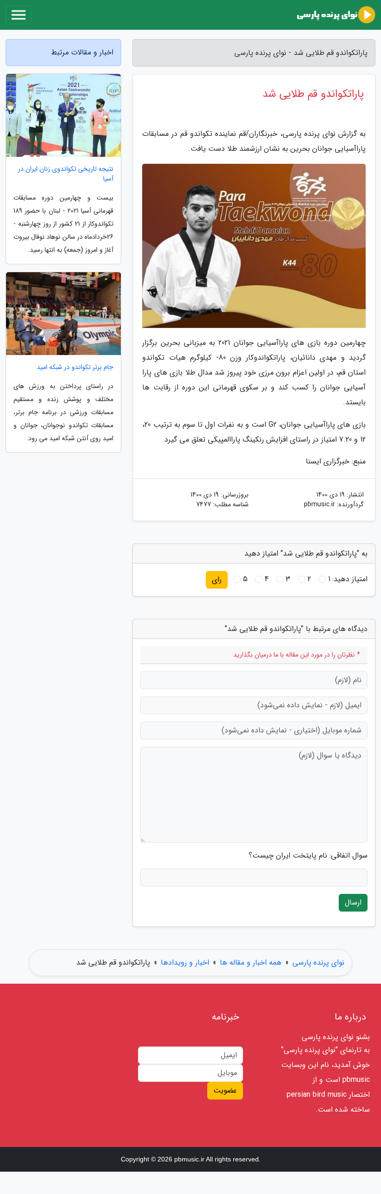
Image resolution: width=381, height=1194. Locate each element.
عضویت (225, 1090)
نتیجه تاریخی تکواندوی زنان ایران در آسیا (65, 174)
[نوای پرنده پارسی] (336, 15)
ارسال (353, 902)
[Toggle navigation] (19, 15)
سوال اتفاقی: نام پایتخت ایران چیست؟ (308, 855)
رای (217, 579)
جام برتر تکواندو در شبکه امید (75, 367)
